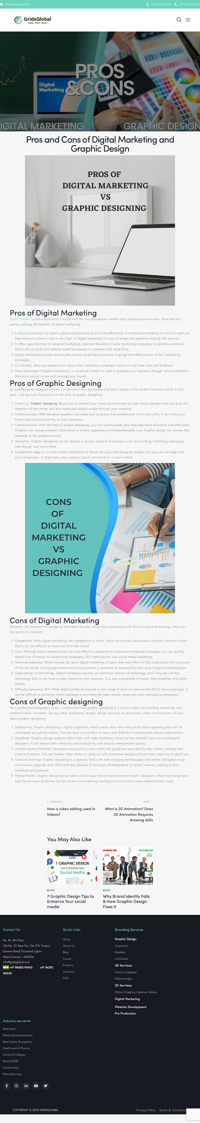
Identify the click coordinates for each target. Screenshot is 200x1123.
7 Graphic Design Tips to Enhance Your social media (70, 901)
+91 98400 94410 (161, 4)
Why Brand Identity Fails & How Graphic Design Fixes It (126, 901)
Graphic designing (44, 403)
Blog (50, 890)
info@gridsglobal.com (17, 4)
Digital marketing (22, 319)
